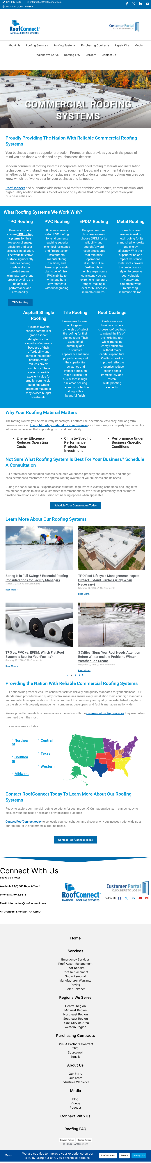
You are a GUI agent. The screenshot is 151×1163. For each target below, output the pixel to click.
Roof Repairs (75, 968)
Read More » (12, 589)
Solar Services (75, 989)
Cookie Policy (84, 1140)
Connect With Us (75, 1116)
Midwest (22, 774)
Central (47, 740)
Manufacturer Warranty (75, 980)
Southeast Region (75, 1018)
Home (75, 938)
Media (139, 45)
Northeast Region (75, 1014)
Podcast (75, 1107)
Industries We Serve (75, 1082)
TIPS (75, 1048)
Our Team (75, 1078)
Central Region (75, 1006)
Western (47, 766)
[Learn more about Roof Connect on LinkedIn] (140, 4)
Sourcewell (75, 1052)
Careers (91, 55)
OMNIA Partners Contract (75, 1044)
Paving (75, 984)
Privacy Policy (67, 1140)
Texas (45, 753)
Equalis (75, 1056)
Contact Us (109, 55)
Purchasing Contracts (95, 45)
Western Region (75, 1027)
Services (75, 951)
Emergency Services (75, 959)
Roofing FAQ (72, 55)
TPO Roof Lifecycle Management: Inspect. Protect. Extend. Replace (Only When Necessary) (109, 580)
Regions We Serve (47, 55)
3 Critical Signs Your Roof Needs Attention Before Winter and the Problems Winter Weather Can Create (109, 657)
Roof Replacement (75, 972)
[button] (20, 742)
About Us (14, 45)
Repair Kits (122, 45)
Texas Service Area (75, 1023)
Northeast (20, 742)
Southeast (20, 759)
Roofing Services (37, 45)
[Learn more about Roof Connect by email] (147, 898)
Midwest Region (75, 1010)
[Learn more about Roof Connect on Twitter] (133, 4)
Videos (75, 1103)
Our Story (75, 1073)
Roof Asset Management (75, 963)
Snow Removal (75, 976)
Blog (75, 1099)
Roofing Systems (65, 45)
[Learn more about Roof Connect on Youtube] (147, 4)
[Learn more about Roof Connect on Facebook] (127, 4)
